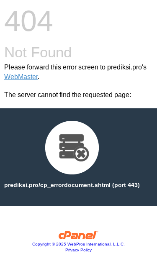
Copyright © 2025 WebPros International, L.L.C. (78, 244)
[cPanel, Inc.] (78, 237)
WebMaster (21, 76)
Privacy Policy (78, 250)
